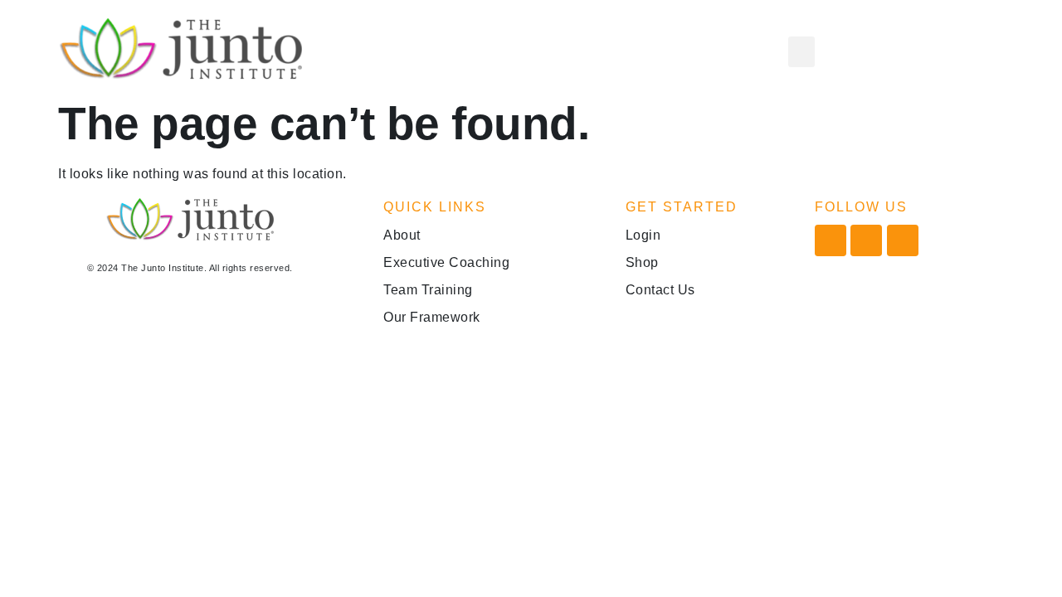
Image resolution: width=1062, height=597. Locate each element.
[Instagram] (866, 240)
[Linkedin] (830, 240)
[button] (801, 52)
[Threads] (902, 240)
